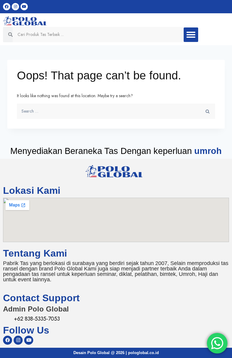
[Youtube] (24, 6)
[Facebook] (6, 6)
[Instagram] (15, 6)
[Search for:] (116, 111)
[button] (191, 34)
